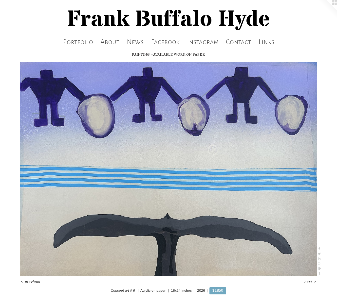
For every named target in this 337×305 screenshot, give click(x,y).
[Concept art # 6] (168, 169)
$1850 (217, 290)
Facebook (165, 42)
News (135, 42)
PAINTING (141, 54)
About (109, 42)
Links (266, 42)
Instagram (203, 42)
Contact (238, 42)
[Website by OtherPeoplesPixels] (327, 10)
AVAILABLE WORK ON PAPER (179, 54)
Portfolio (78, 42)
